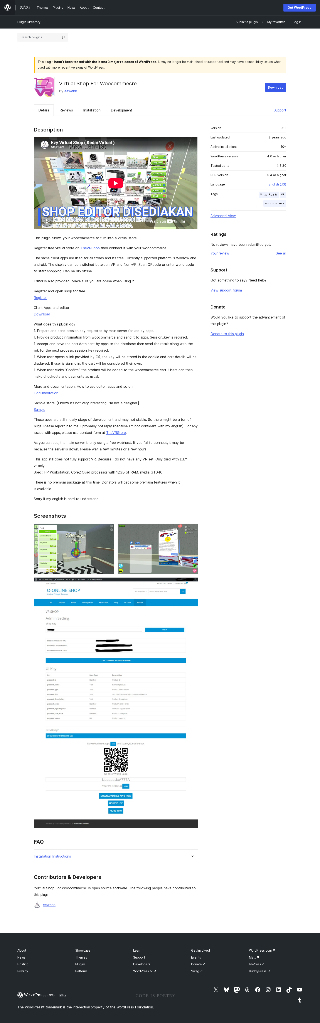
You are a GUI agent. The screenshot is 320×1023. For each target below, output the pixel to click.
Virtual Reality (269, 194)
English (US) (277, 184)
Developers (141, 964)
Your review (220, 253)
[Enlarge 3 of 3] (192, 583)
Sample (39, 409)
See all (281, 253)
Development (121, 110)
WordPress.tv (144, 971)
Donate (198, 964)
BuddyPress (259, 971)
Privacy (22, 971)
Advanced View (223, 216)
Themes (81, 957)
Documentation (46, 393)
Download (275, 87)
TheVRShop (90, 248)
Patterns (81, 971)
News (21, 957)
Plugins (80, 964)
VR (283, 194)
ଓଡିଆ (62, 995)
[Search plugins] (63, 37)
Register (40, 297)
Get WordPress (300, 7)
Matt (254, 957)
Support (280, 110)
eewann (70, 91)
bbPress (257, 964)
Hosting (23, 964)
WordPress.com (262, 950)
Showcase (82, 950)
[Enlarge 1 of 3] (108, 529)
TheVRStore (116, 432)
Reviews (66, 110)
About (21, 950)
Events (196, 957)
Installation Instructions (52, 856)
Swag (197, 971)
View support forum (226, 290)
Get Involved (200, 950)
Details (43, 110)
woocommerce (275, 203)
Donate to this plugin (227, 334)
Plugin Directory (28, 22)
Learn (137, 950)
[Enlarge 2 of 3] (192, 529)
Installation (92, 110)
